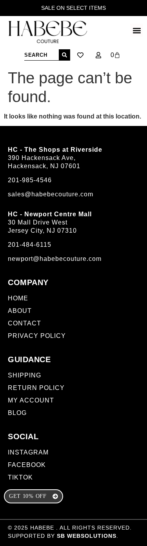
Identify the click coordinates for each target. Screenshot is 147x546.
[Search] (64, 55)
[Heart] (80, 55)
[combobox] (41, 55)
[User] (98, 55)
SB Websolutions (86, 536)
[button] (136, 30)
